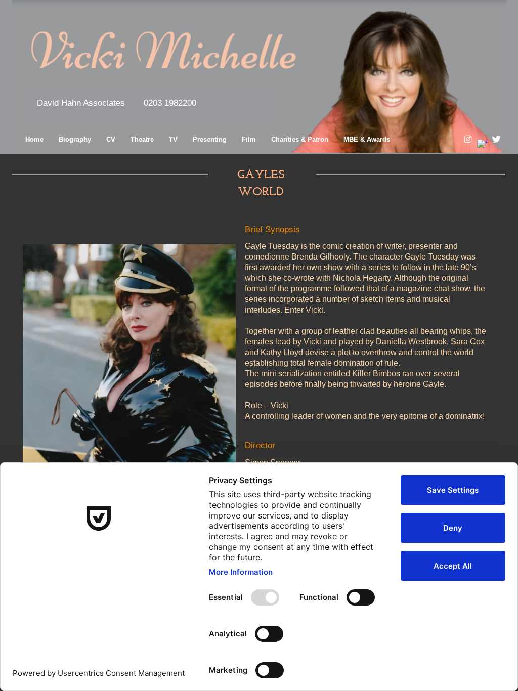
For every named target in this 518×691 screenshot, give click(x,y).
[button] (81, 103)
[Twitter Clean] (496, 139)
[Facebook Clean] (482, 145)
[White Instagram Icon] (468, 139)
